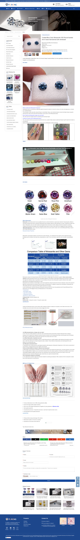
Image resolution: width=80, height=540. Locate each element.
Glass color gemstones (11, 115)
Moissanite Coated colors (29, 426)
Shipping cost (26, 525)
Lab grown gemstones (11, 111)
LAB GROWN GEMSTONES (11, 66)
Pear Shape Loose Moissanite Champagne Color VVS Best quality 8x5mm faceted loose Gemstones (42, 498)
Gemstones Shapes (27, 524)
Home (7, 32)
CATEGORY (11, 32)
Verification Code (27, 474)
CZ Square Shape (10, 128)
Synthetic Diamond (9, 64)
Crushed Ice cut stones (11, 126)
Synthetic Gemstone (9, 55)
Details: (25, 465)
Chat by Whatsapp (57, 53)
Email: (25, 460)
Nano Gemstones (10, 124)
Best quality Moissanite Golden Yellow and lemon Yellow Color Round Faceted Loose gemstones (41, 510)
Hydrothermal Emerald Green (12, 122)
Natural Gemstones (9, 51)
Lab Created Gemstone (10, 47)
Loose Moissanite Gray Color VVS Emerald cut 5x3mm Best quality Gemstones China (68, 509)
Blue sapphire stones (11, 120)
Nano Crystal (8, 43)
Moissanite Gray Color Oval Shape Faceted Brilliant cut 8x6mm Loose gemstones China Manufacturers (69, 498)
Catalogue (25, 521)
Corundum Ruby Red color (12, 113)
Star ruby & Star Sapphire (10, 49)
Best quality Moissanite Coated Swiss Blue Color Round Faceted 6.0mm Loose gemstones (55, 509)
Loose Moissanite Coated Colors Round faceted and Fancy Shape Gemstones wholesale (28, 498)
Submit (48, 480)
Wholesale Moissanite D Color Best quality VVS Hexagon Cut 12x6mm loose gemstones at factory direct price (28, 510)
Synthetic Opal (8, 62)
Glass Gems (8, 53)
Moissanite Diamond (18, 32)
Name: (25, 454)
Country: (51, 454)
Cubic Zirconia (8, 57)
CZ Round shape (10, 109)
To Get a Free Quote (47, 53)
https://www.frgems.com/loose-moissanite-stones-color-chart (56, 49)
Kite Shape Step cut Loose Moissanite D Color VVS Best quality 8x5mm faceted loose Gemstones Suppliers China (55, 498)
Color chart (25, 522)
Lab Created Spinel (9, 45)
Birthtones (8, 68)
